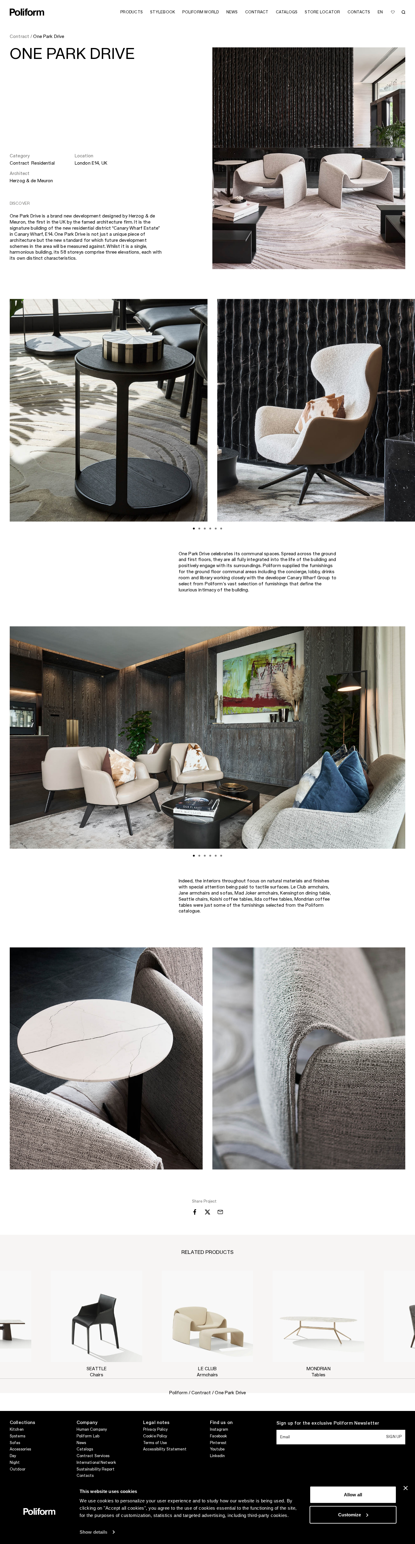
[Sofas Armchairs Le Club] (207, 1316)
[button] (132, 1280)
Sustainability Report (96, 1469)
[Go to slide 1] (194, 528)
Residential (43, 163)
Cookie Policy (155, 1436)
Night (15, 1462)
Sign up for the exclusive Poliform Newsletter (327, 1423)
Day (13, 1456)
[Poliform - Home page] (27, 12)
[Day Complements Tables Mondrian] (318, 1316)
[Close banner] (405, 1488)
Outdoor (18, 1469)
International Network (96, 1462)
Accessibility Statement (165, 1449)
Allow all (353, 1494)
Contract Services (93, 1456)
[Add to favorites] (393, 12)
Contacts (85, 1475)
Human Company (92, 1429)
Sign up (394, 1437)
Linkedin (217, 1456)
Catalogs (85, 1449)
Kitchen (17, 1429)
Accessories (20, 1449)
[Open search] (403, 12)
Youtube (217, 1449)
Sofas (15, 1443)
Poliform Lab (88, 1436)
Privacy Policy (155, 1429)
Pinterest (218, 1443)
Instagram (219, 1429)
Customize (349, 1514)
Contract (20, 163)
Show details (93, 1532)
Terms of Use (155, 1443)
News (81, 1443)
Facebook (218, 1436)
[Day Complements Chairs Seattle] (96, 1316)
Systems (17, 1436)
